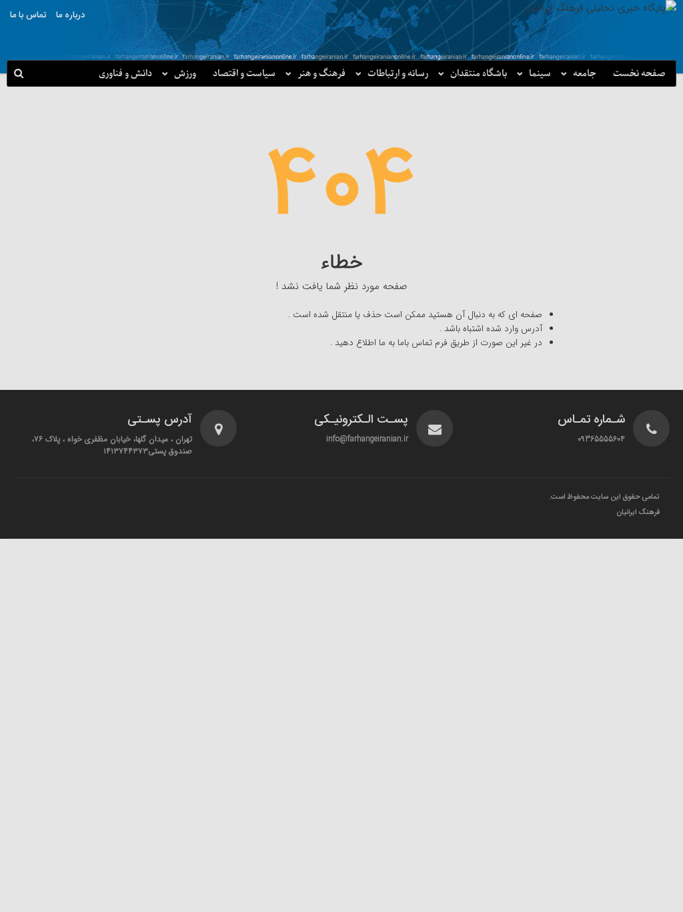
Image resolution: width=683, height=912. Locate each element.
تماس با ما (28, 15)
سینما (540, 74)
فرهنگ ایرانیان (638, 513)
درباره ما (70, 15)
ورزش (185, 74)
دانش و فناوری (125, 74)
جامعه (584, 74)
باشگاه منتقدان (478, 74)
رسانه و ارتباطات (398, 74)
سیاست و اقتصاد (244, 74)
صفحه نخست (639, 74)
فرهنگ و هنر (321, 74)
